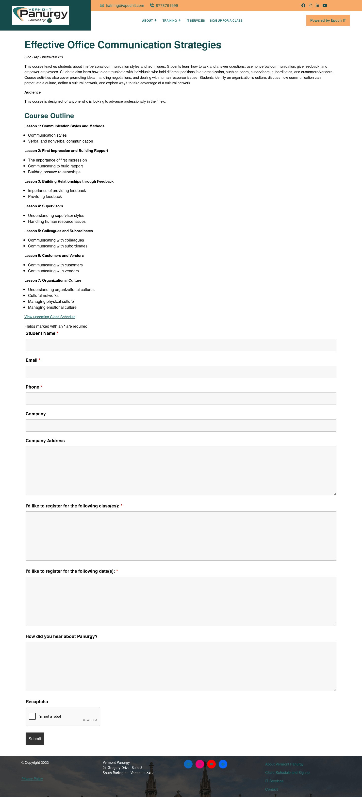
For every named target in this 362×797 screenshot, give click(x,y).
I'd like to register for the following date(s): (72, 571)
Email (33, 360)
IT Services (196, 20)
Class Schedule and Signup (287, 772)
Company (36, 413)
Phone (34, 386)
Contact (271, 789)
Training (170, 20)
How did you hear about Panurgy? (62, 636)
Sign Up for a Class (226, 20)
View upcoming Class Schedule (49, 316)
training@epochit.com (125, 5)
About (147, 20)
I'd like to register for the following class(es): (74, 505)
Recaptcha (37, 701)
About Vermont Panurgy (284, 763)
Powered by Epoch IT (330, 21)
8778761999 (167, 5)
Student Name (42, 333)
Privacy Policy (32, 778)
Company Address (45, 440)
